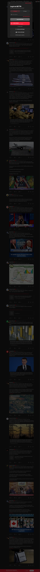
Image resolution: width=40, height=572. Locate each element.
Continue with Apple (20, 32)
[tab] (15, 11)
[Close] (9, 3)
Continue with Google (20, 29)
